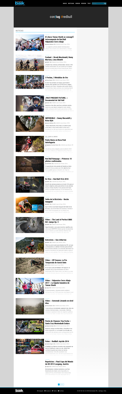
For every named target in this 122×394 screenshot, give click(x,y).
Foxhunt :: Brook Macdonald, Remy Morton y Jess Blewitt (59, 58)
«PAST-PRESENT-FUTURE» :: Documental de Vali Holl (56, 99)
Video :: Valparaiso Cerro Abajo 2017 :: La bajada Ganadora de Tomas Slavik (58, 282)
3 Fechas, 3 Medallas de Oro (56, 77)
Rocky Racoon (49, 80)
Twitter (55, 391)
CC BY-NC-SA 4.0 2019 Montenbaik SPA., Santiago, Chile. (91, 391)
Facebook (48, 391)
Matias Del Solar (49, 326)
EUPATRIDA (48, 163)
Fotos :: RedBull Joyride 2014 (57, 341)
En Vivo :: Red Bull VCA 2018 (56, 179)
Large (47, 287)
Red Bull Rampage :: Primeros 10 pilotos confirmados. (58, 160)
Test (89, 3)
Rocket (47, 102)
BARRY (47, 62)
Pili (47, 265)
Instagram (40, 391)
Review (83, 3)
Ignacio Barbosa (49, 44)
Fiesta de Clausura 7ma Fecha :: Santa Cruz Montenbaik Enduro (58, 322)
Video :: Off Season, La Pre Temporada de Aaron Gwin (56, 261)
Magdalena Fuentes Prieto (52, 145)
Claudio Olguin (49, 344)
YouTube (61, 391)
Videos (77, 3)
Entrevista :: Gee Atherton (55, 240)
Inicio (65, 3)
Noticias (71, 3)
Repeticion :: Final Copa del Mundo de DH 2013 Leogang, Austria (59, 362)
